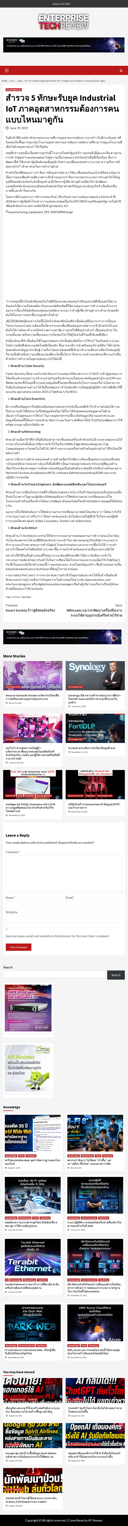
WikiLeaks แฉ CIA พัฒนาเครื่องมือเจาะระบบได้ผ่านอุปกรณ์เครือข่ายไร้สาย (94, 610)
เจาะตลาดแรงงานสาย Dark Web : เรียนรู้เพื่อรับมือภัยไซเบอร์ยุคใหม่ (30, 1351)
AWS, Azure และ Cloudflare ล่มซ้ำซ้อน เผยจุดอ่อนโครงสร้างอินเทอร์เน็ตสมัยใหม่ (93, 1351)
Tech (20, 795)
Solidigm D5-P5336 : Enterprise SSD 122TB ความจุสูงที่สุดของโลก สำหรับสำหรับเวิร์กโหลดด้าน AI (30, 808)
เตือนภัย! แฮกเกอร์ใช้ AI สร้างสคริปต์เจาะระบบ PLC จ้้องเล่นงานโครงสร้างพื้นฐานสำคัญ (33, 1409)
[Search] (121, 71)
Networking (87, 1156)
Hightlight (26, 596)
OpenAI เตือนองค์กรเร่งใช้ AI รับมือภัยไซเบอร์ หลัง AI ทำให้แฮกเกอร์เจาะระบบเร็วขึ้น (94, 1455)
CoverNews (76, 1520)
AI (7, 1280)
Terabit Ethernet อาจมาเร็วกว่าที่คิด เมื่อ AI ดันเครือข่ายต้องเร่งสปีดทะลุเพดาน (32, 1286)
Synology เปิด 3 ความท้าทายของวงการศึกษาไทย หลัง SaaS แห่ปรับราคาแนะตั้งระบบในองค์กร (94, 699)
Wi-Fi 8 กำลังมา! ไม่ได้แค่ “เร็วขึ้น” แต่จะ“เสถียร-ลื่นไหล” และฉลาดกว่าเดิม (89, 1162)
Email (70, 897)
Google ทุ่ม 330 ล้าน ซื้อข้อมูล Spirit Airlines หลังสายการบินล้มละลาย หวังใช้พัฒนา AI (31, 1455)
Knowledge (11, 1156)
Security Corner (75, 795)
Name (10, 897)
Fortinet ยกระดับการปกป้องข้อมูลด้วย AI (91, 748)
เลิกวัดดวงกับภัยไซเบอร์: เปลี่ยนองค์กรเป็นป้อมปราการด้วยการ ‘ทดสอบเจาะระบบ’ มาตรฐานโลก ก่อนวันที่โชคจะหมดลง (94, 1288)
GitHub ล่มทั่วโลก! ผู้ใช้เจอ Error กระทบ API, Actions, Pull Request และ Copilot (31, 1499)
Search (7, 967)
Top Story (29, 795)
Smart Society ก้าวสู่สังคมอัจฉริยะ (30, 607)
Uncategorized (14, 89)
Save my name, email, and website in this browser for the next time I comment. (58, 936)
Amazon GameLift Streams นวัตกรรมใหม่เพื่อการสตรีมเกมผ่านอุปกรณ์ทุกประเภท (32, 697)
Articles (16, 596)
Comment (13, 852)
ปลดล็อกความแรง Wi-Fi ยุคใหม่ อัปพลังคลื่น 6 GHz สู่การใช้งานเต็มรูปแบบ (31, 1224)
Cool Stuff (10, 795)
